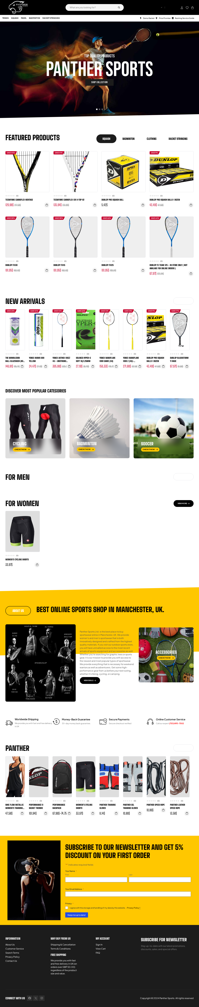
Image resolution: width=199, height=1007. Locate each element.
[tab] (106, 138)
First (67, 875)
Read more (46, 205)
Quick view (45, 167)
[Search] (119, 7)
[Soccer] (164, 428)
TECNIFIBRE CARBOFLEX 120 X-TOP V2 (68, 199)
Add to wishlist (45, 156)
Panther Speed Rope (156, 804)
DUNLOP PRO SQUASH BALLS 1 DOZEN (165, 199)
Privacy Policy (133, 908)
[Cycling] (35, 428)
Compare (45, 161)
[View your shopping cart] (192, 7)
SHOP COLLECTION (99, 82)
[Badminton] (99, 428)
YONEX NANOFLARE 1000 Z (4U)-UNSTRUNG (131, 361)
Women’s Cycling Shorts (17, 559)
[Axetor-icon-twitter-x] (35, 998)
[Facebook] (29, 998)
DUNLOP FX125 (108, 265)
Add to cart (94, 205)
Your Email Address (74, 889)
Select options (92, 366)
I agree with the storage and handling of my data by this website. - (105, 908)
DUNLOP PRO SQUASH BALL (113, 199)
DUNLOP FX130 (11, 265)
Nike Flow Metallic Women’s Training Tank (14, 808)
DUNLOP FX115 (59, 265)
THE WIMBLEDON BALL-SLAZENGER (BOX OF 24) (14, 361)
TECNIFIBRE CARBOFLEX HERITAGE (19, 199)
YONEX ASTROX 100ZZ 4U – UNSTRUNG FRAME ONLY (61, 361)
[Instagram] (42, 998)
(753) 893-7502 (176, 723)
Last (130, 875)
